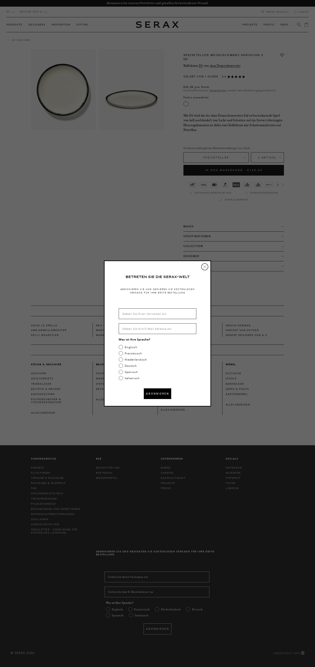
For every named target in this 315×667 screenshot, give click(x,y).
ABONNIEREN (157, 394)
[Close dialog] (204, 266)
